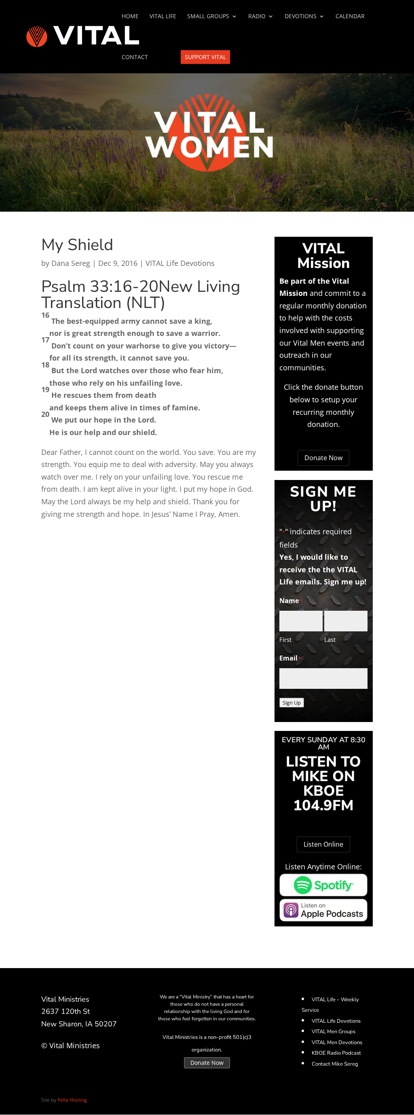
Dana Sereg (70, 263)
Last (330, 639)
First (285, 639)
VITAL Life (163, 16)
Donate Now (323, 457)
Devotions (301, 16)
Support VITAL (205, 57)
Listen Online (323, 844)
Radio (257, 16)
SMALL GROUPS (208, 16)
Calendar (350, 16)
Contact (135, 57)
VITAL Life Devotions (180, 263)
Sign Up (292, 702)
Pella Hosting (72, 1099)
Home (130, 16)
